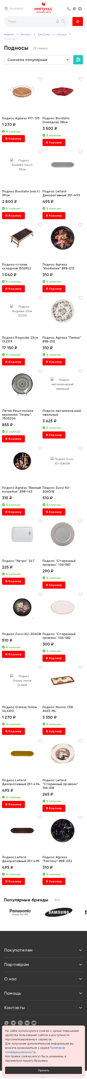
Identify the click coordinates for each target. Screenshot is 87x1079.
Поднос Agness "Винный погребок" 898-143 (21, 489)
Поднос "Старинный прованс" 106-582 (58, 636)
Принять (43, 1070)
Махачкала (16, 8)
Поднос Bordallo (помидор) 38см (56, 120)
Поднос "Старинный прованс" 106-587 (58, 563)
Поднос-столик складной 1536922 (16, 266)
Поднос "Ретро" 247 (18, 561)
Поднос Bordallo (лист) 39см (21, 193)
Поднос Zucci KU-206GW (56, 489)
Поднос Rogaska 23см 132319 (20, 339)
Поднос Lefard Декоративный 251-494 (21, 782)
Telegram (80, 9)
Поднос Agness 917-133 (21, 118)
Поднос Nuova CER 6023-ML (57, 709)
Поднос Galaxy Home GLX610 (19, 709)
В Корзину (13, 138)
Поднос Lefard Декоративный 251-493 (61, 193)
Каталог (77, 21)
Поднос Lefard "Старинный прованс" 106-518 (60, 784)
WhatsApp (74, 9)
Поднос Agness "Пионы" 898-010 (61, 339)
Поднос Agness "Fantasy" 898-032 (57, 859)
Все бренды (57, 900)
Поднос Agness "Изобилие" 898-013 (58, 266)
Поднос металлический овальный (61, 412)
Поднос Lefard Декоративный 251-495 (20, 859)
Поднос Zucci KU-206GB (21, 634)
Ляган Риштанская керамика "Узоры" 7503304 (17, 414)
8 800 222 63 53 (69, 9)
